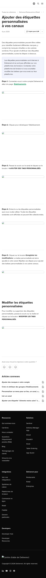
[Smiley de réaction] (15, 367)
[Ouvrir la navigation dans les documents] (42, 3)
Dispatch (29, 439)
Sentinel (29, 423)
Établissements (20, 84)
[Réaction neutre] (10, 367)
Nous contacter (7, 432)
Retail (4, 506)
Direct (28, 435)
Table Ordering (31, 448)
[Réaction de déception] (4, 367)
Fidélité (4, 510)
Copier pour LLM (33, 31)
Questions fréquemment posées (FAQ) (7, 439)
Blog (3, 446)
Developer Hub (7, 534)
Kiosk (28, 444)
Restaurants (30, 477)
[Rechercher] (38, 3)
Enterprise (30, 486)
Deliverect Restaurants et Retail (29, 12)
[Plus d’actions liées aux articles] (42, 31)
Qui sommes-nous (8, 423)
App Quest (30, 453)
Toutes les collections (9, 12)
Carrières (5, 428)
